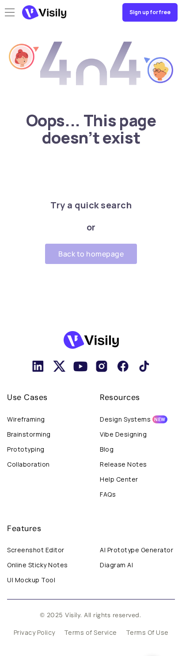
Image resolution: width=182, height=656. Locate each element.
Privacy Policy (34, 632)
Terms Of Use (147, 632)
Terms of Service (90, 632)
